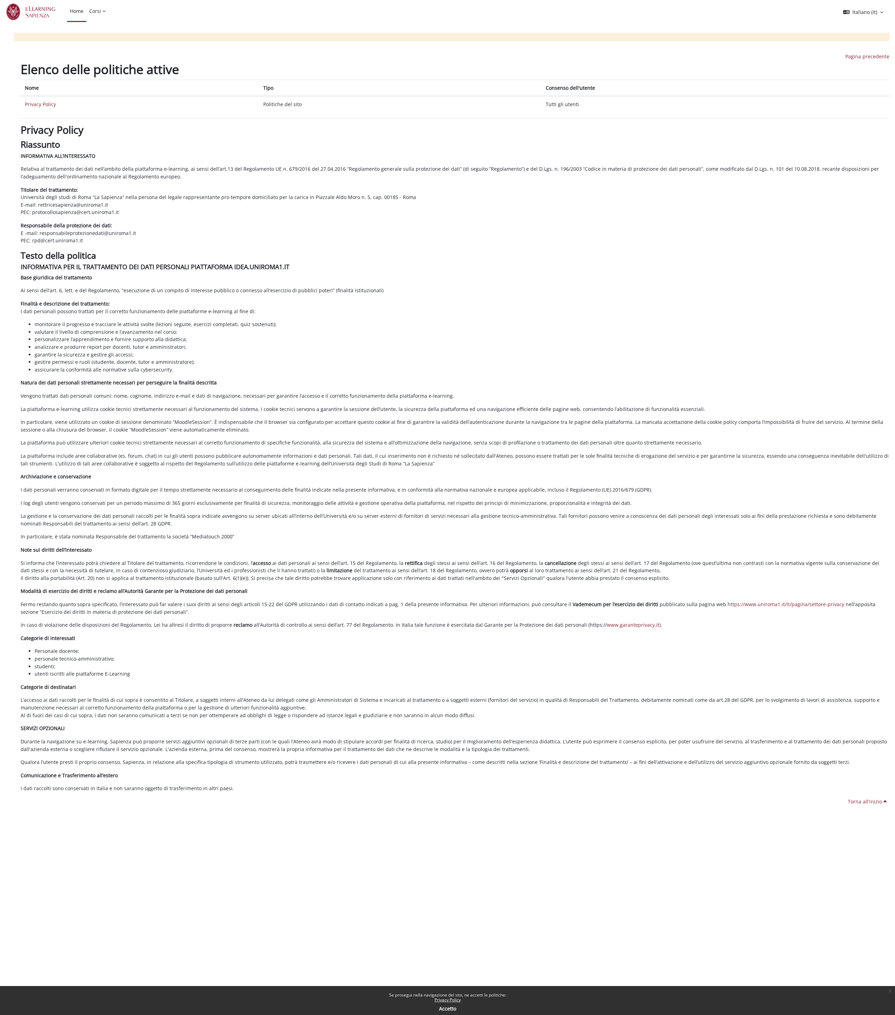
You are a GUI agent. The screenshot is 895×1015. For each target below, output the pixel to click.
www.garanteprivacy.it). (634, 624)
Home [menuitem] (77, 11)
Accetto (447, 1008)
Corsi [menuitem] (95, 11)
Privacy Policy (448, 1000)
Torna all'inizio (865, 801)
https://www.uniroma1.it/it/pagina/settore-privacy (786, 604)
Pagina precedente (867, 56)
